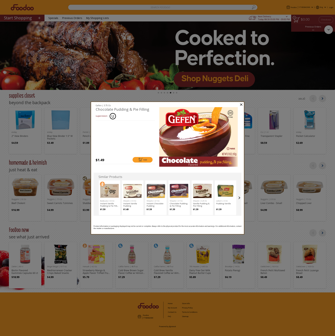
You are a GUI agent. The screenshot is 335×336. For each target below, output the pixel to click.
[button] (198, 136)
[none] (109, 197)
